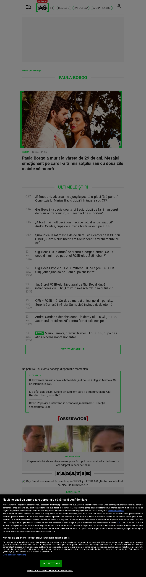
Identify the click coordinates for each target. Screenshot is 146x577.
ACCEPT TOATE (51, 563)
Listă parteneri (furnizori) (14, 555)
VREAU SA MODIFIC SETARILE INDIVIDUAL (50, 570)
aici (118, 522)
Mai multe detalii (116, 511)
